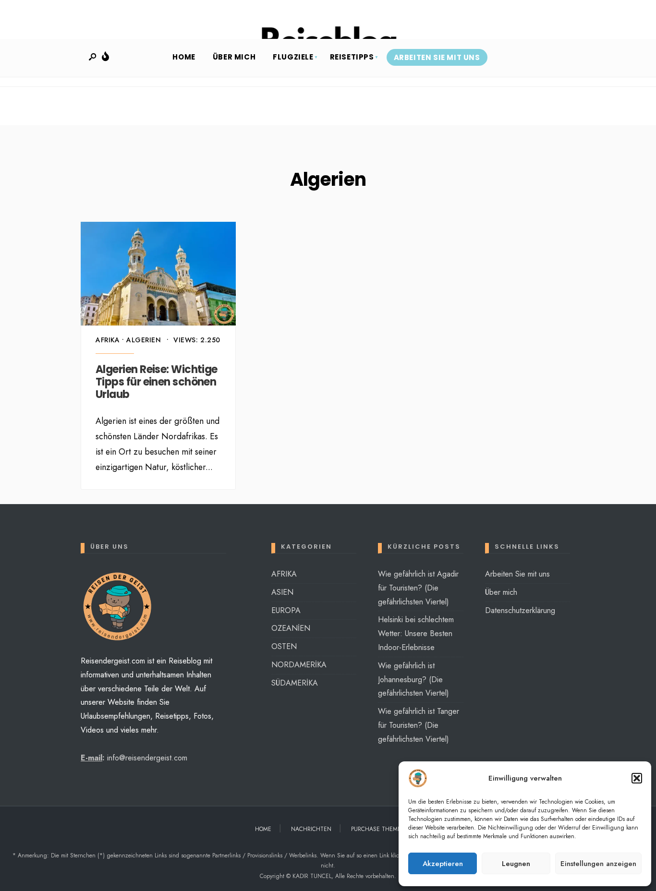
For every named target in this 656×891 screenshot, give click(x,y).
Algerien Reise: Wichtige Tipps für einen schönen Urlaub (157, 382)
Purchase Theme (376, 829)
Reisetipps (352, 57)
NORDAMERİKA (299, 664)
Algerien (143, 340)
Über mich (234, 57)
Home (183, 57)
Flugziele (293, 57)
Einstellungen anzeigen (598, 863)
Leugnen (516, 863)
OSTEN (284, 646)
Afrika (108, 340)
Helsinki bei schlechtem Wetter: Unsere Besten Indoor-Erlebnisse (416, 633)
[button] (637, 778)
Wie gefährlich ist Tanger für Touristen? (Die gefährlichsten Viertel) (418, 725)
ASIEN (282, 592)
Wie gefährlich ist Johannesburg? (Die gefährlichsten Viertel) (413, 679)
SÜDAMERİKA (294, 682)
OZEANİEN (290, 628)
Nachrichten (311, 829)
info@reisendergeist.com (147, 757)
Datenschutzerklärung (520, 610)
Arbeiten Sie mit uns (437, 57)
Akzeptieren (443, 863)
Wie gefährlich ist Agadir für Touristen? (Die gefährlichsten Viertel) (418, 587)
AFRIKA (284, 573)
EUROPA (286, 610)
